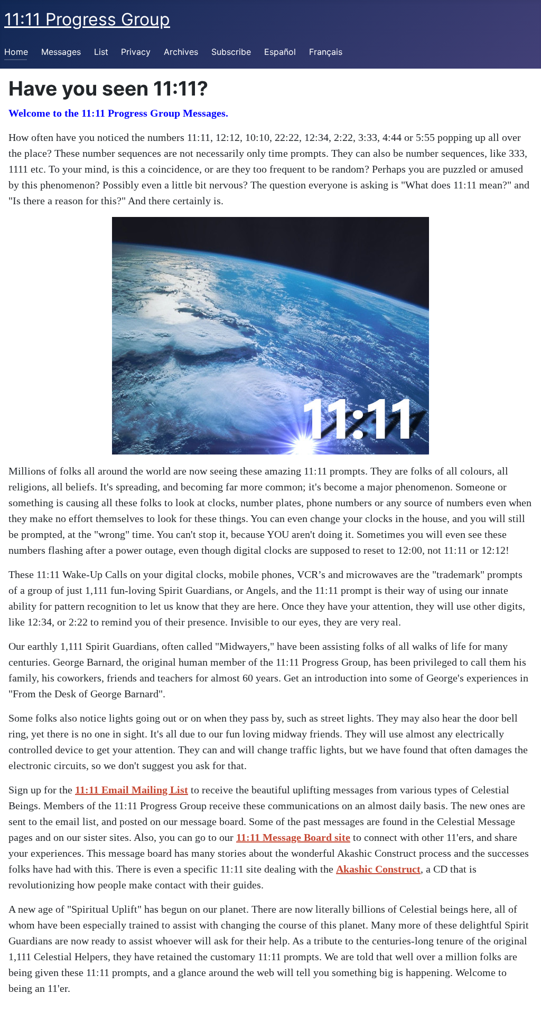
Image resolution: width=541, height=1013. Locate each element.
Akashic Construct (378, 869)
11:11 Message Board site (293, 837)
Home (16, 51)
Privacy (136, 51)
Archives (181, 51)
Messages (61, 51)
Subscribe (231, 51)
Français (325, 51)
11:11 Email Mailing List (131, 790)
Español (280, 51)
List (101, 51)
